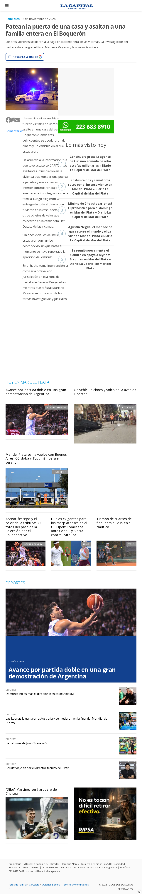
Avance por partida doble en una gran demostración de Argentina (36, 392)
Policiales (13, 19)
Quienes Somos (51, 884)
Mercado (60, 800)
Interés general (34, 544)
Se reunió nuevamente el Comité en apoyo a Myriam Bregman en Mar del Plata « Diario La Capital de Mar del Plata (86, 259)
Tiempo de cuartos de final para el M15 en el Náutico (114, 523)
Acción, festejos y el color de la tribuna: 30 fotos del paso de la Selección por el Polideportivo (23, 527)
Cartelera (34, 884)
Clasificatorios (16, 661)
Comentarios (11, 131)
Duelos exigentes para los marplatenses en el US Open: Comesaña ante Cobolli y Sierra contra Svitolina (69, 527)
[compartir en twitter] (10, 120)
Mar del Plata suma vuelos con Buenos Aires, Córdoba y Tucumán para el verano (36, 458)
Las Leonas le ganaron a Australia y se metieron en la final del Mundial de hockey (56, 720)
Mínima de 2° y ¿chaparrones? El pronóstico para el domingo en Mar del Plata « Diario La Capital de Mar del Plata (86, 210)
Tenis (86, 544)
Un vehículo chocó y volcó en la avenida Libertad (105, 392)
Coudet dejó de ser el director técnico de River (37, 768)
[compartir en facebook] (7, 120)
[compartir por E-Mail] (15, 120)
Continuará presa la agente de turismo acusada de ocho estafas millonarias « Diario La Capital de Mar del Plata (86, 163)
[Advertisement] (86, 91)
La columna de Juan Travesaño (27, 743)
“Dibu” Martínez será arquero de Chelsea (31, 791)
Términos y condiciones (75, 884)
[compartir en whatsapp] (12, 120)
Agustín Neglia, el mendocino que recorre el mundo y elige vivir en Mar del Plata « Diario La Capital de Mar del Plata (86, 233)
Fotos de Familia (18, 884)
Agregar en (25, 56)
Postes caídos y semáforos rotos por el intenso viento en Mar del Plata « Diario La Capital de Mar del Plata (86, 186)
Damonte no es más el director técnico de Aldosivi (40, 694)
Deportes (11, 689)
